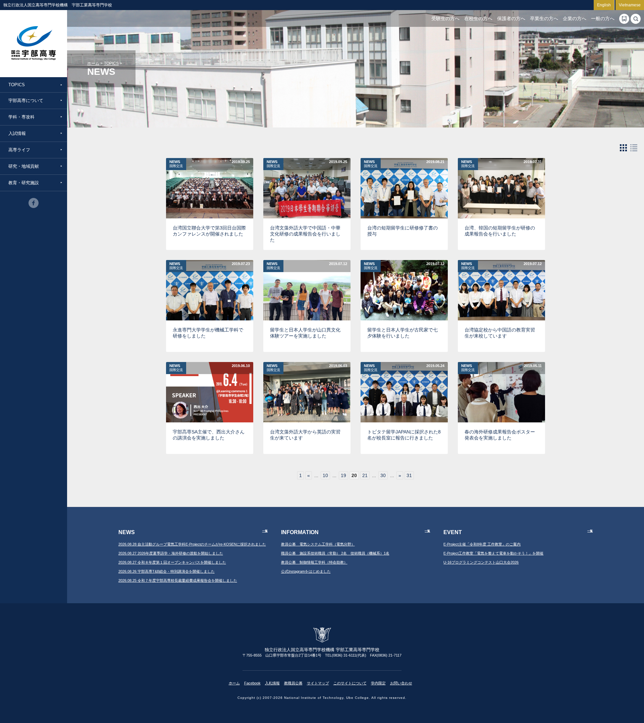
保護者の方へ (511, 18)
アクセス (624, 19)
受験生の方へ (445, 18)
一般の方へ (602, 18)
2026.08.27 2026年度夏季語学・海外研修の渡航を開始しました (170, 553)
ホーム (93, 63)
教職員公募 (293, 683)
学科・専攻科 (21, 116)
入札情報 (272, 683)
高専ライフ (19, 149)
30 (383, 475)
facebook (34, 203)
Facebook (252, 683)
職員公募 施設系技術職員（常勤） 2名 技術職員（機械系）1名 (335, 553)
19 (343, 475)
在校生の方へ (478, 18)
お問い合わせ (401, 683)
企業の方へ (574, 18)
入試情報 (17, 133)
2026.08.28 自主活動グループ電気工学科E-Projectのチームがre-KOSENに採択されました (192, 544)
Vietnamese (630, 5)
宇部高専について (25, 100)
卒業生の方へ (544, 18)
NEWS (176, 164)
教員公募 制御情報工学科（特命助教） (314, 562)
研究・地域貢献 (23, 166)
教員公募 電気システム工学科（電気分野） (318, 544)
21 (365, 475)
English (604, 5)
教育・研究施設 (23, 182)
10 (325, 475)
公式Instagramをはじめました (306, 571)
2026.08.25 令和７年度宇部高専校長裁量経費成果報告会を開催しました (177, 580)
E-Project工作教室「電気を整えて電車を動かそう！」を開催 (493, 553)
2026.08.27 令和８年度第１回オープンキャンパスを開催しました (172, 562)
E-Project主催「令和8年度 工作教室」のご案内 (482, 544)
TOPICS (16, 84)
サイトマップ (318, 683)
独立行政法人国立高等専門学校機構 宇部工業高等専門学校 (33, 43)
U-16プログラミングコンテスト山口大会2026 (481, 562)
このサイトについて (350, 683)
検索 (636, 19)
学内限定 (378, 683)
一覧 (265, 530)
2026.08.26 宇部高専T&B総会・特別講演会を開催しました (166, 571)
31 (409, 475)
